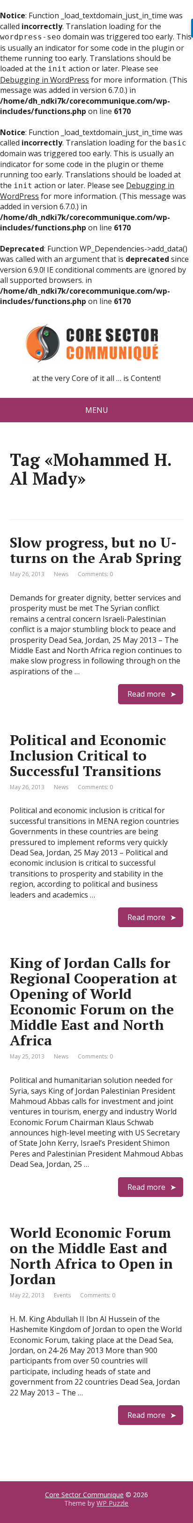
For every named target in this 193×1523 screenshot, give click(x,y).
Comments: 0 (95, 574)
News (61, 574)
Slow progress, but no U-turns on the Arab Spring (95, 550)
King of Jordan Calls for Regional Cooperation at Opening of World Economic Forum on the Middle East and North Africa (93, 1001)
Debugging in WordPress (44, 80)
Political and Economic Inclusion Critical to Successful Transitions (88, 755)
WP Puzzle (112, 1503)
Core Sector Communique (84, 1494)
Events (62, 1295)
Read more (146, 694)
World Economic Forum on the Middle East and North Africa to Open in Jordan (91, 1255)
